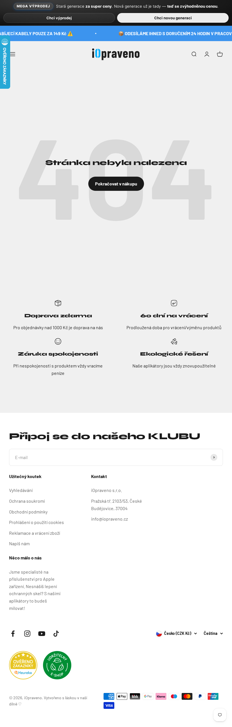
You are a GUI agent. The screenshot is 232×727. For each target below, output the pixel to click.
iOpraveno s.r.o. (106, 490)
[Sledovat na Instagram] (27, 633)
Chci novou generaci (173, 18)
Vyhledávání (21, 490)
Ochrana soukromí (27, 501)
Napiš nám (19, 543)
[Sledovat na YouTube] (42, 633)
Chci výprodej (59, 18)
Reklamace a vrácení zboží (34, 533)
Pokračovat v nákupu (116, 183)
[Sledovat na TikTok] (56, 633)
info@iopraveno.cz (109, 518)
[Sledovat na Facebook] (13, 633)
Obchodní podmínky (28, 511)
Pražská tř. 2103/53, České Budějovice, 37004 (116, 504)
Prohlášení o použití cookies (36, 522)
